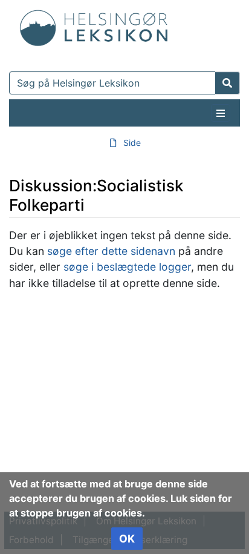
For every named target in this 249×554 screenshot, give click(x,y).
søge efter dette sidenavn (111, 251)
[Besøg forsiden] (93, 25)
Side (132, 142)
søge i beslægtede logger (127, 266)
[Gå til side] (227, 82)
